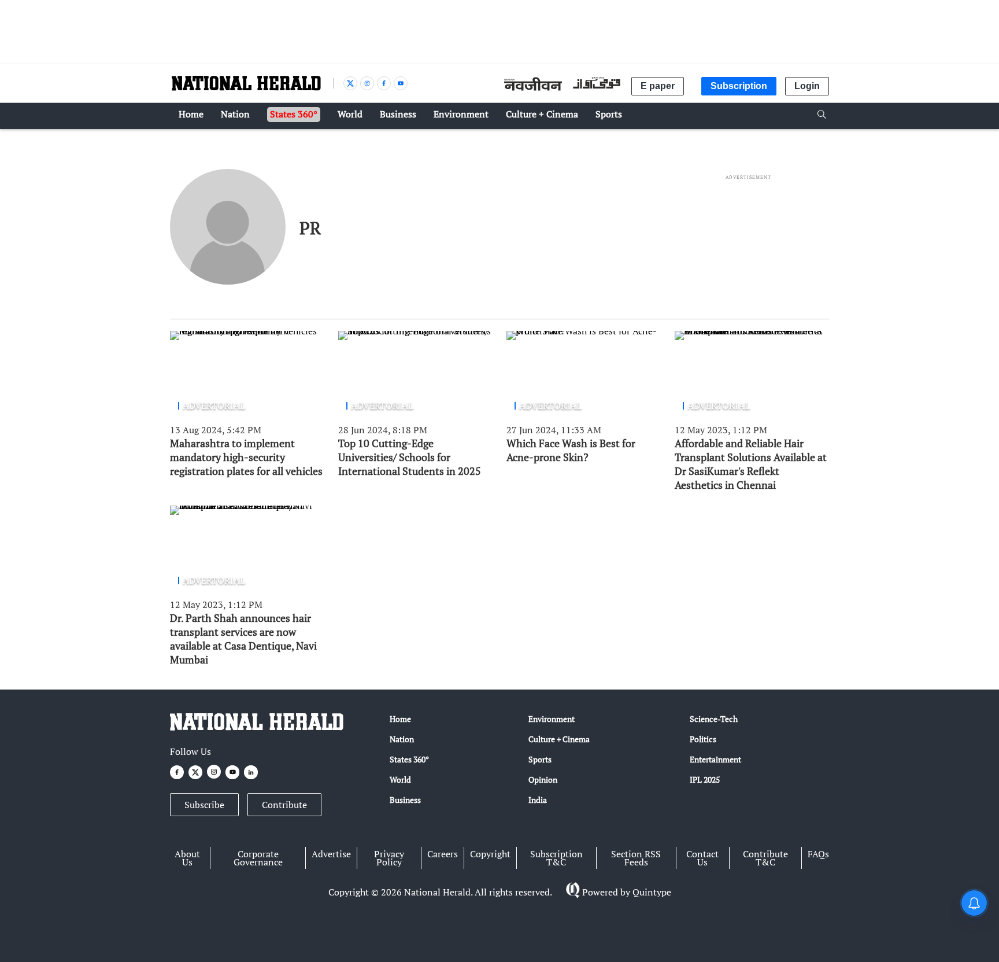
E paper (658, 86)
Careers (442, 853)
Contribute (284, 804)
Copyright (490, 853)
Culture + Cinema (559, 739)
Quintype (651, 892)
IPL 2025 (705, 779)
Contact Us (702, 857)
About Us (187, 857)
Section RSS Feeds (636, 857)
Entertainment (715, 759)
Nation (402, 739)
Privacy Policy (389, 857)
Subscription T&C (556, 857)
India (537, 799)
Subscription (739, 86)
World (400, 779)
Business (405, 799)
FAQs (818, 853)
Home (400, 718)
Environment (551, 718)
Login (807, 86)
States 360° (409, 759)
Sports (540, 759)
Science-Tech (714, 718)
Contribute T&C (765, 857)
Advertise (331, 853)
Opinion (542, 779)
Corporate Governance (258, 857)
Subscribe (204, 804)
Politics (703, 739)
